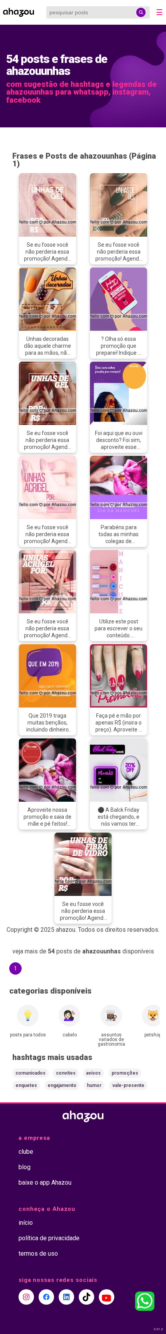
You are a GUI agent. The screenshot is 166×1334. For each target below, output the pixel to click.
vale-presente (128, 1085)
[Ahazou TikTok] (86, 1297)
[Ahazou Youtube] (106, 1297)
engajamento (61, 1085)
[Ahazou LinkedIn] (66, 1297)
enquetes (26, 1085)
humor (94, 1085)
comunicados (30, 1073)
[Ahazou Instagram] (26, 1297)
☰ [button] (159, 12)
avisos (93, 1073)
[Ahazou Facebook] (46, 1297)
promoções (125, 1073)
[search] (141, 12)
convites (66, 1073)
